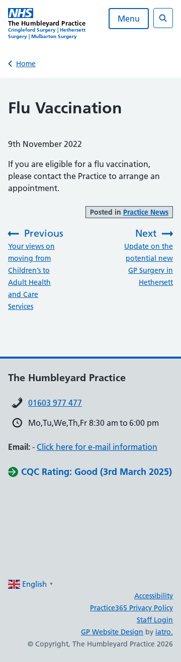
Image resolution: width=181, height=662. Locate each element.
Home (26, 63)
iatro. (164, 631)
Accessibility (153, 595)
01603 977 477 (55, 403)
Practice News (145, 212)
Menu (129, 19)
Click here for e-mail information (97, 447)
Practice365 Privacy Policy (131, 607)
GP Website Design (112, 631)
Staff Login (155, 619)
